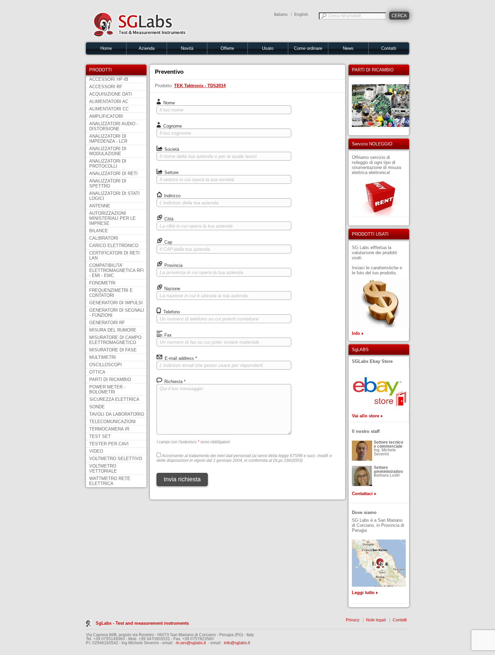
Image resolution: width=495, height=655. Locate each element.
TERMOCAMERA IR (109, 429)
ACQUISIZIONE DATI (110, 94)
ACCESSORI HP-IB (108, 79)
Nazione (171, 288)
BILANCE (98, 230)
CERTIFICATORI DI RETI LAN (114, 255)
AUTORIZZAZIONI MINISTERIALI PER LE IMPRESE (112, 218)
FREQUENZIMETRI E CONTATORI (111, 293)
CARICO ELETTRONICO (113, 245)
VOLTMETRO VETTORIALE (103, 468)
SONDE (97, 406)
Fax (167, 335)
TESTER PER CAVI (109, 443)
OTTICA (97, 372)
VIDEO (96, 451)
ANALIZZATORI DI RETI (113, 173)
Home (106, 48)
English (301, 14)
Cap (167, 242)
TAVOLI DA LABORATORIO (116, 414)
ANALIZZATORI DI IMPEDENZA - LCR (108, 139)
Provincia (173, 265)
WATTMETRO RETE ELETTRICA (109, 481)
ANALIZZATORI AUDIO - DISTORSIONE (113, 126)
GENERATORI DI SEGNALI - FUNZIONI (116, 313)
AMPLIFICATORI (106, 116)
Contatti (388, 48)
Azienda (147, 48)
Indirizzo (171, 195)
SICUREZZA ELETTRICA (114, 399)
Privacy (352, 620)
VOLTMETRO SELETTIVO (115, 458)
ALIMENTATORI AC (108, 101)
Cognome (172, 126)
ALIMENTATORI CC (109, 108)
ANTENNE (99, 205)
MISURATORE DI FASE (113, 349)
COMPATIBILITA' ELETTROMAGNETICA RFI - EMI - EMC (116, 270)
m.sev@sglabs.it (191, 643)
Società (171, 149)
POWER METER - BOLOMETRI (107, 389)
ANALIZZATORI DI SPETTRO (107, 183)
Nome (168, 102)
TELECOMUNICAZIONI (112, 421)
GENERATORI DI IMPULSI (116, 302)
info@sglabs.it (237, 643)
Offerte (227, 48)
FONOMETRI (102, 282)
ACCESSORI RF (105, 86)
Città (168, 218)
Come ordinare (308, 48)
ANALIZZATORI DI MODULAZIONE (107, 151)
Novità (187, 48)
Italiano (281, 14)
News (348, 48)
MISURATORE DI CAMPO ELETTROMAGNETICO (115, 340)
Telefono (171, 311)
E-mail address (180, 358)
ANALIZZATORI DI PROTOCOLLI (107, 164)
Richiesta (174, 381)
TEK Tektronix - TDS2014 (200, 85)
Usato (267, 48)
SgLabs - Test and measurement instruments (142, 623)
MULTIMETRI (102, 357)
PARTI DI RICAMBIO (110, 379)
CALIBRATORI (103, 238)
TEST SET (100, 436)
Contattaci (362, 493)
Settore (170, 172)
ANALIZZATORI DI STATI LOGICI (114, 196)
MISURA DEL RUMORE (112, 330)
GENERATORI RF (107, 322)
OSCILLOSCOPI (105, 364)
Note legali (376, 620)
